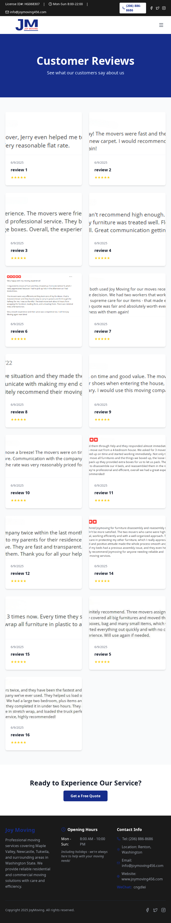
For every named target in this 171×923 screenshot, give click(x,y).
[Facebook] (151, 8)
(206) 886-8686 (133, 8)
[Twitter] (157, 8)
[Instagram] (164, 8)
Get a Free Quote (85, 795)
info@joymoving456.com (28, 12)
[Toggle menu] (161, 25)
